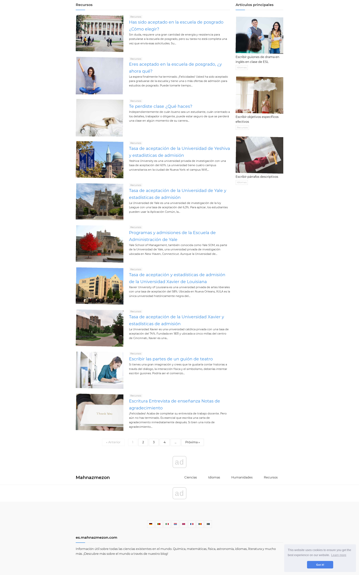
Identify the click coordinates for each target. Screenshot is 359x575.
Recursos (135, 16)
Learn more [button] (338, 555)
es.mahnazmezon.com (96, 537)
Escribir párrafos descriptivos (257, 177)
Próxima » (192, 442)
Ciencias (190, 477)
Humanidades (242, 477)
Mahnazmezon (93, 477)
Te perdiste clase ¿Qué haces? (160, 106)
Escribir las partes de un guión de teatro (171, 359)
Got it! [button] (320, 564)
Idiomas (242, 67)
